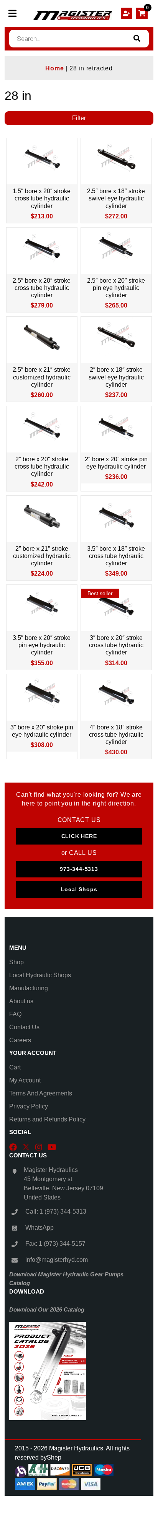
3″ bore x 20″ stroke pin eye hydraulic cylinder (41, 731)
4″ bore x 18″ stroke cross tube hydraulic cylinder (116, 734)
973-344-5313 (79, 869)
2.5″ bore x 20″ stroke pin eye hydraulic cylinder (116, 287)
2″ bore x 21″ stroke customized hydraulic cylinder (42, 555)
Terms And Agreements (40, 1093)
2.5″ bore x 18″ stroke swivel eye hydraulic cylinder (116, 198)
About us (21, 1001)
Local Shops (79, 889)
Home (54, 68)
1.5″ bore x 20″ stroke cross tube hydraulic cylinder (42, 198)
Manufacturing (28, 988)
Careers (20, 1040)
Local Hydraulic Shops (40, 975)
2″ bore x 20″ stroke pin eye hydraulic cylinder (116, 463)
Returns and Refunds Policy (47, 1119)
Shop (16, 962)
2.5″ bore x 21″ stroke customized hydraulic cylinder (42, 376)
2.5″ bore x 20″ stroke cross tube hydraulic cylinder (42, 287)
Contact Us (24, 1027)
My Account (25, 1080)
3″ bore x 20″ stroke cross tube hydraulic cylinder (116, 645)
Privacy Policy (28, 1106)
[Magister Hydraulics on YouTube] (52, 1146)
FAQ (15, 1014)
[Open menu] (12, 13)
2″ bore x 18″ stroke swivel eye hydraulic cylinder (116, 376)
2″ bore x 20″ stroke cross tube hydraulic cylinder (42, 466)
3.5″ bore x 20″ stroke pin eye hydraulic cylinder (42, 645)
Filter (79, 118)
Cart (15, 1067)
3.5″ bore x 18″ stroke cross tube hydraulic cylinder (116, 555)
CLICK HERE (79, 836)
